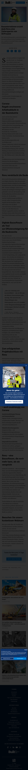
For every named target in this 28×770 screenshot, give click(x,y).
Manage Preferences (6, 658)
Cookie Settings (22, 656)
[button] (26, 365)
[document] (14, 385)
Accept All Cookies (20, 658)
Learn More (19, 654)
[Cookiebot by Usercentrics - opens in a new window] (21, 649)
